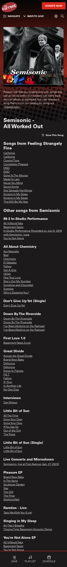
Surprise (8, 289)
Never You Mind (13, 183)
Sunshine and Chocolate (18, 285)
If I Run (7, 382)
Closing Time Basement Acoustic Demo (27, 529)
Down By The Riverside (17, 319)
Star (5, 488)
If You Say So (11, 427)
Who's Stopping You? (16, 292)
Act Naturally (11, 251)
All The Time (10, 416)
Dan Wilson (10, 402)
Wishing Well (11, 499)
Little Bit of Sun (12, 447)
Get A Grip (9, 270)
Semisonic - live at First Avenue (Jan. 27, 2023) (31, 464)
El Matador (10, 263)
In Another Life (12, 386)
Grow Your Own (12, 419)
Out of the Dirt (12, 431)
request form (12, 107)
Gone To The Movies (15, 175)
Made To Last (11, 179)
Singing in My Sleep (15, 198)
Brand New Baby (13, 360)
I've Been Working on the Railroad (23, 326)
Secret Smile (11, 187)
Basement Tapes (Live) (17, 343)
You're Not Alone (13, 238)
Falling (7, 378)
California (9, 153)
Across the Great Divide (17, 356)
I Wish (7, 274)
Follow (7, 266)
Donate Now (53, 5)
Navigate (14, 16)
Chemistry (9, 259)
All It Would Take (13, 223)
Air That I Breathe (13, 525)
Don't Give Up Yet (14, 305)
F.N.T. (6, 375)
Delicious (9, 363)
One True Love (12, 278)
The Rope (9, 434)
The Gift (8, 492)
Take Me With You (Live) (17, 513)
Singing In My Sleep (15, 194)
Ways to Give (35, 16)
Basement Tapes (13, 227)
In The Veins (10, 481)
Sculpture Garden (14, 484)
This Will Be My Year (15, 202)
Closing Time (11, 160)
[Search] (62, 16)
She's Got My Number (17, 281)
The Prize (9, 496)
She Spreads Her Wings (17, 190)
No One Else (11, 389)
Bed (5, 255)
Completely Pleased (15, 164)
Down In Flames (13, 371)
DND (6, 168)
